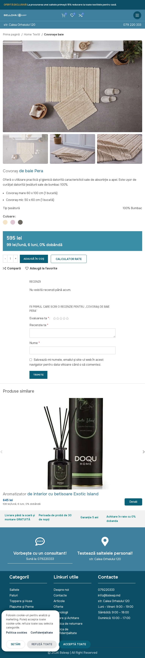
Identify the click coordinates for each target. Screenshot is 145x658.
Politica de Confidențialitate (65, 631)
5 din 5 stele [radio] (67, 318)
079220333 (106, 590)
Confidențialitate (42, 632)
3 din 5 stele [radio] (60, 318)
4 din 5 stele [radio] (64, 318)
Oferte (58, 607)
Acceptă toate (74, 644)
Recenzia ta (38, 325)
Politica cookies (16, 632)
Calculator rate (69, 259)
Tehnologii (61, 612)
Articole (59, 601)
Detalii (133, 501)
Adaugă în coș (34, 258)
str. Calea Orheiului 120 (19, 25)
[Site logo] (15, 15)
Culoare (9, 216)
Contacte (60, 595)
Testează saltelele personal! (105, 553)
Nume (34, 343)
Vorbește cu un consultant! (40, 553)
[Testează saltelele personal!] (105, 541)
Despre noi (61, 590)
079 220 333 (132, 25)
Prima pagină (11, 34)
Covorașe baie (54, 34)
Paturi (13, 595)
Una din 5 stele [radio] (54, 318)
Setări (15, 644)
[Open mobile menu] (137, 15)
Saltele (14, 590)
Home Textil (32, 34)
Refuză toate (42, 644)
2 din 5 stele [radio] (57, 318)
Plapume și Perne (21, 607)
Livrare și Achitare (66, 618)
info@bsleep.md (109, 595)
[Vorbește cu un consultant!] (40, 541)
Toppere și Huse (20, 601)
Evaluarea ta (39, 318)
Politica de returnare (68, 624)
